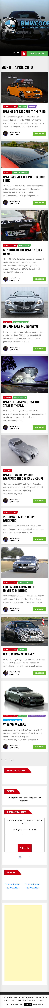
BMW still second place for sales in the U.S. (21, 403)
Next (12, 760)
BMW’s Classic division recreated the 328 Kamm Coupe (23, 476)
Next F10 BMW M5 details (19, 654)
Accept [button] (28, 1004)
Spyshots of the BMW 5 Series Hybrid (22, 252)
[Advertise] (12, 879)
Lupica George (14, 132)
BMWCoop (12, 777)
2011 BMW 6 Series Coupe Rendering (19, 518)
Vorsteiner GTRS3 (14, 724)
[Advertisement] (23, 943)
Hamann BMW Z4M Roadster (21, 326)
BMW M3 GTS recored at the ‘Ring (24, 111)
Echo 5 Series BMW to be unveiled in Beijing (19, 588)
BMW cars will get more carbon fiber (24, 178)
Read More (39, 133)
